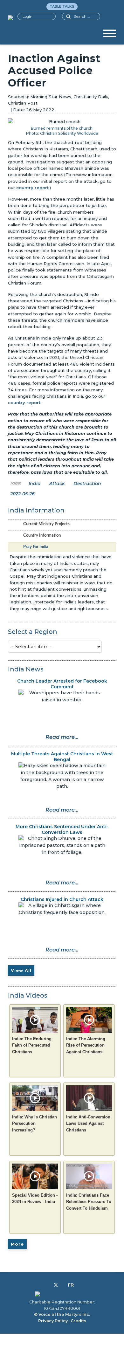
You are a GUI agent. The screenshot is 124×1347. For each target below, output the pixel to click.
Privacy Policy (53, 1320)
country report (32, 187)
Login (27, 16)
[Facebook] (49, 1285)
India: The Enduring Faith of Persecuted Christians (32, 1045)
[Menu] (109, 36)
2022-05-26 (22, 494)
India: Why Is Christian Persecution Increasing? (34, 1123)
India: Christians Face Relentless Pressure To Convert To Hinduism (88, 1202)
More (17, 1244)
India (35, 483)
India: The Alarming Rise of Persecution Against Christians (85, 1045)
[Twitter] (56, 1285)
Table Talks (62, 6)
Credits (78, 1320)
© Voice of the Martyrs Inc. (62, 1314)
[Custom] (71, 1285)
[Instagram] (63, 1285)
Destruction (87, 483)
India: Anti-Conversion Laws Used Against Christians (88, 1123)
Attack (57, 483)
